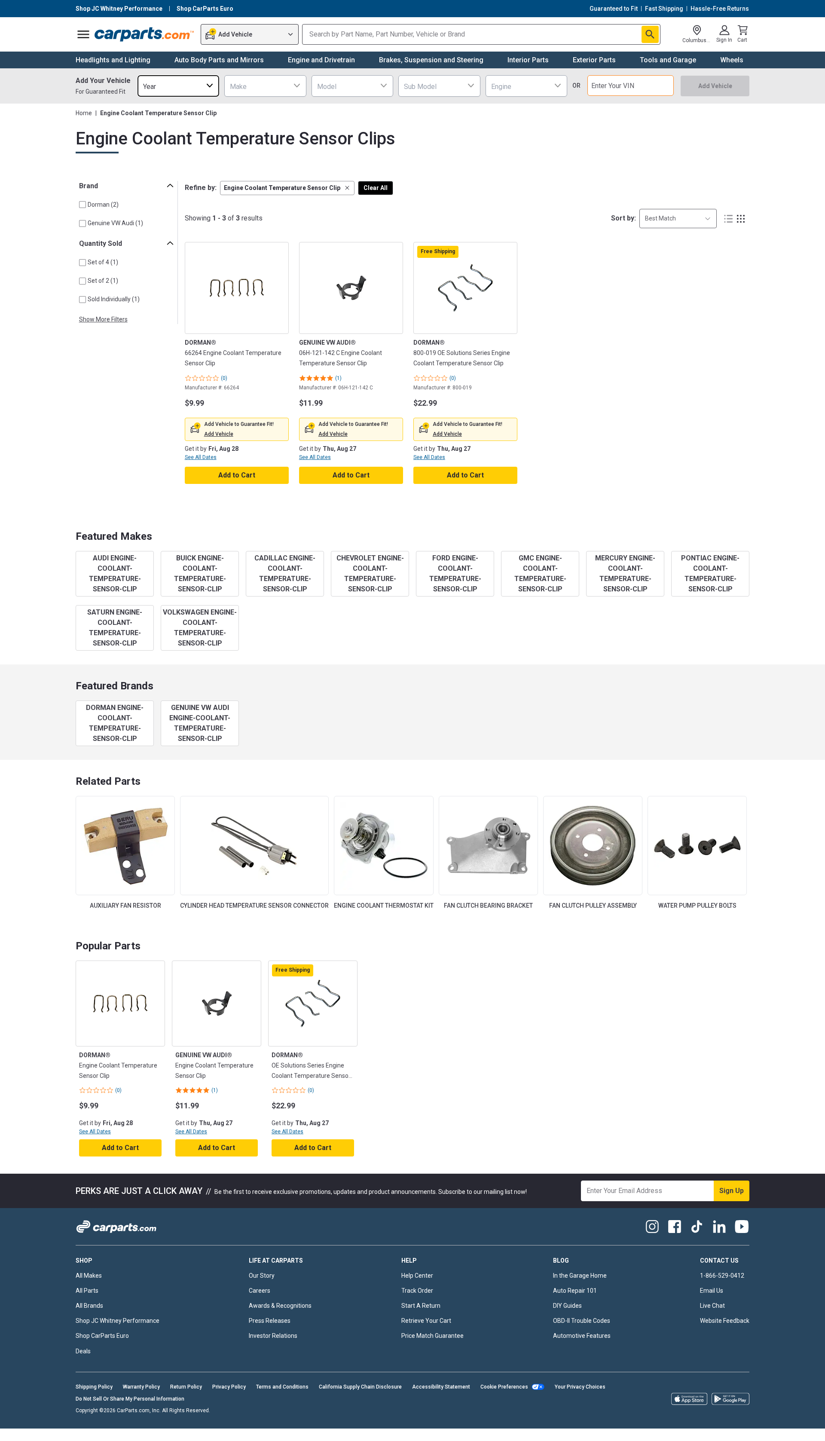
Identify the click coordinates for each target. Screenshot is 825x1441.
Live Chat (712, 1305)
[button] (287, 188)
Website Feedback (724, 1320)
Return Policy (186, 1387)
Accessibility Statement (441, 1387)
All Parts (87, 1290)
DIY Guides (567, 1305)
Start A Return (420, 1305)
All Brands (89, 1305)
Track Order (417, 1290)
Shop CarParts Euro (102, 1335)
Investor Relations (273, 1335)
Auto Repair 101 (575, 1290)
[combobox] (178, 85)
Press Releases (269, 1320)
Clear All (376, 187)
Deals (83, 1351)
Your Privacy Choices (580, 1387)
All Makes (89, 1275)
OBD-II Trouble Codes (581, 1320)
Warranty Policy (141, 1387)
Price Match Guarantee (432, 1335)
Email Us (711, 1290)
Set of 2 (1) (103, 280)
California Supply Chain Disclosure (360, 1387)
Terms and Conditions (282, 1387)
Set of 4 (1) (103, 262)
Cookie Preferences (504, 1387)
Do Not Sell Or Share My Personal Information (130, 1399)
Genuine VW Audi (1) (115, 223)
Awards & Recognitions (280, 1305)
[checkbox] (82, 204)
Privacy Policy (229, 1387)
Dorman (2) (103, 204)
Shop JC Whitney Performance (117, 1320)
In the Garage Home (580, 1275)
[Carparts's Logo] (145, 34)
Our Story (262, 1275)
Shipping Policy (94, 1387)
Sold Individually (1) (114, 299)
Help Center (417, 1275)
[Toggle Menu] (83, 34)
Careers (259, 1290)
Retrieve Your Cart (426, 1320)
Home (84, 113)
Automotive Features (582, 1335)
